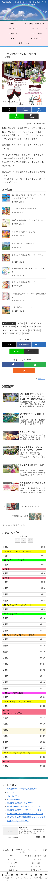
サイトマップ (35, 870)
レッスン (14, 330)
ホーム (12, 856)
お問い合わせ (35, 866)
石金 (19, 334)
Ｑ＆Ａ (12, 866)
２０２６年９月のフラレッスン (24, 208)
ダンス (31, 327)
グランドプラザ (10, 327)
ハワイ (39, 327)
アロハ (21, 323)
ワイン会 (24, 330)
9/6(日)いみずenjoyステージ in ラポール (27, 220)
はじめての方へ (36, 863)
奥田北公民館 (35, 330)
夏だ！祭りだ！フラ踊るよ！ (23, 243)
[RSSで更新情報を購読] (24, 370)
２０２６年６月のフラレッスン (24, 282)
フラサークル (12, 863)
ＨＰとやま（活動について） (35, 856)
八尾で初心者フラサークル (22, 307)
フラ (6, 330)
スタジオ (22, 327)
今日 (30, 540)
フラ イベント (10, 323)
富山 (6, 334)
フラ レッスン (35, 859)
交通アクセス (12, 870)
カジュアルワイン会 (34, 323)
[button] (31, 116)
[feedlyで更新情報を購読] (35, 364)
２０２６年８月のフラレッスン (24, 232)
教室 (12, 334)
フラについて (12, 859)
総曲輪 (27, 334)
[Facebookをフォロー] (13, 364)
